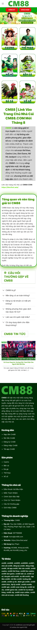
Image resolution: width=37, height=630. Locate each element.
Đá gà (6, 469)
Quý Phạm (15, 544)
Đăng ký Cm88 (9, 442)
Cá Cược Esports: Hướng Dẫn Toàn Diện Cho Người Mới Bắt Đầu (18, 363)
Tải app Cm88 (9, 449)
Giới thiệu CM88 (10, 508)
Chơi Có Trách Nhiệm (12, 500)
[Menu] (3, 3)
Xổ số (6, 476)
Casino (6, 462)
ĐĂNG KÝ (12, 10)
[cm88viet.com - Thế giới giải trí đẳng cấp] (18, 3)
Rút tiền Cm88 (9, 438)
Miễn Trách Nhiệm (11, 493)
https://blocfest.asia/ (19, 540)
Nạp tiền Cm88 (10, 434)
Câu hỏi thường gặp (11, 504)
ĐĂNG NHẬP (25, 10)
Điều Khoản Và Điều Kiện (13, 489)
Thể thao (7, 473)
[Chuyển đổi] (4, 290)
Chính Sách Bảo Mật (11, 497)
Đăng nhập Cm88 (10, 445)
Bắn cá (6, 465)
